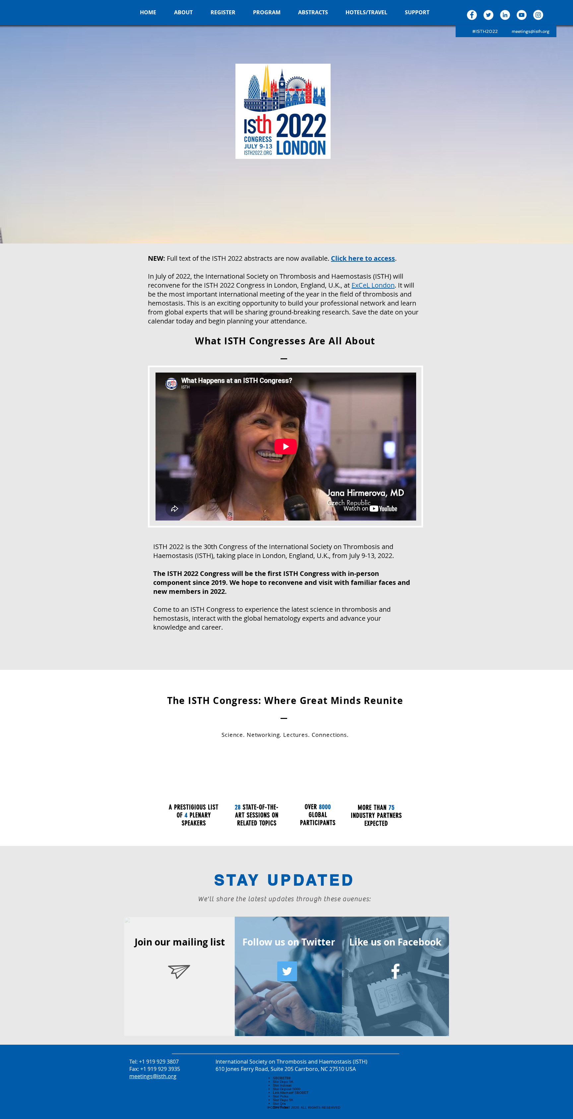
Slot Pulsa (280, 1096)
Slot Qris (279, 1103)
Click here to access (363, 258)
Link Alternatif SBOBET (290, 1092)
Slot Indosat (282, 1085)
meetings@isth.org (530, 31)
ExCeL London (373, 285)
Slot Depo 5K (283, 1082)
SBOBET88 (282, 1078)
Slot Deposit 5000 (286, 1089)
